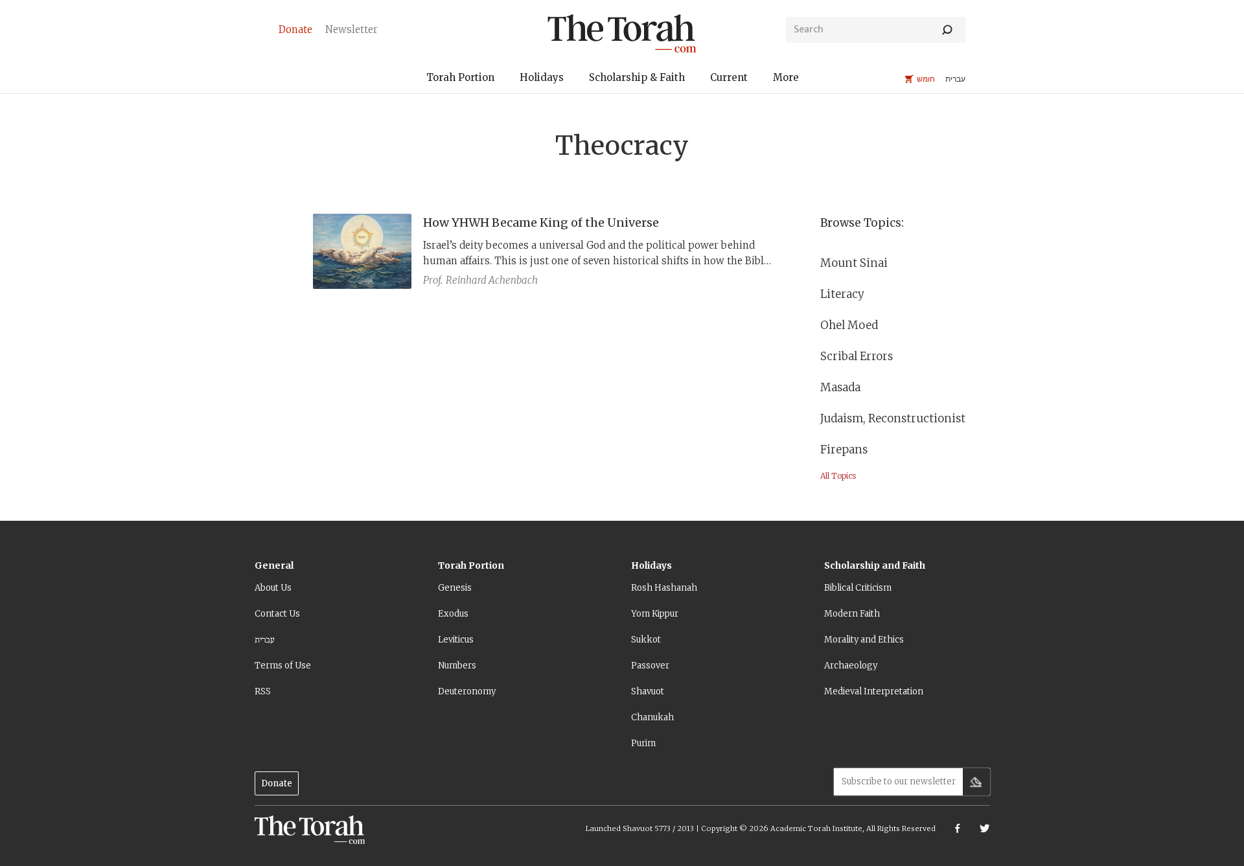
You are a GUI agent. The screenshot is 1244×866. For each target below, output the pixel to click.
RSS (263, 691)
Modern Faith (852, 613)
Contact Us (277, 613)
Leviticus (456, 639)
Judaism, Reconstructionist (892, 418)
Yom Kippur (654, 613)
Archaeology (850, 665)
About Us (273, 587)
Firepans (844, 449)
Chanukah (652, 717)
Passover (650, 665)
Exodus (453, 613)
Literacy (842, 294)
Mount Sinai (854, 263)
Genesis (455, 587)
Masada (840, 387)
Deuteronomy (467, 691)
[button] (460, 79)
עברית (265, 639)
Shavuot (647, 691)
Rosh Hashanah (664, 587)
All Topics (838, 476)
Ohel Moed (849, 325)
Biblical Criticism (858, 587)
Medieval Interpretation (873, 691)
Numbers (457, 665)
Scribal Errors (856, 356)
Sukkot (646, 639)
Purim (643, 743)
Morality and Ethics (864, 639)
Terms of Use (283, 665)
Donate (276, 783)
